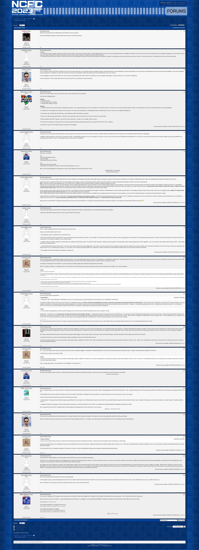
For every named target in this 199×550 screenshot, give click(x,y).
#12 (184, 327)
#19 (184, 475)
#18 (184, 456)
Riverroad (24, 456)
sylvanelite (24, 475)
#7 (184, 177)
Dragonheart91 (24, 132)
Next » (23, 25)
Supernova (24, 151)
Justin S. (100, 545)
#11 (184, 293)
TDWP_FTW (24, 388)
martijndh (24, 50)
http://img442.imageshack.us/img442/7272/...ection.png (52, 506)
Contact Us (16, 542)
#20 (184, 494)
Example (77, 165)
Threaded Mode (176, 27)
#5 (184, 132)
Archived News (30, 18)
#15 (184, 388)
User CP (184, 4)
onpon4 (24, 257)
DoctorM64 (24, 227)
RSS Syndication (40, 542)
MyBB (96, 544)
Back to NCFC (182, 2)
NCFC (21, 18)
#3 (184, 69)
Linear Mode (182, 27)
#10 (184, 257)
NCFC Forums (16, 18)
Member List (169, 4)
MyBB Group (105, 544)
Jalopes (24, 69)
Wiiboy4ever (24, 92)
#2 (184, 50)
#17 (184, 436)
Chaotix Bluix (24, 177)
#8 (184, 208)
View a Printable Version (19, 526)
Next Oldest (17, 520)
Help (179, 4)
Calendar (175, 4)
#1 (184, 31)
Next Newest (24, 520)
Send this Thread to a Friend (20, 527)
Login (171, 2)
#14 (184, 370)
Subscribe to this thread (19, 529)
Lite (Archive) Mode (32, 542)
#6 (184, 151)
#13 (184, 349)
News (25, 18)
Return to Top (25, 542)
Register (176, 2)
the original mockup (51, 501)
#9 (184, 227)
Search (164, 4)
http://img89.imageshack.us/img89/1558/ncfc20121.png (52, 511)
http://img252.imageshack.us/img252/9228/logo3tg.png (52, 510)
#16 (184, 414)
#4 (184, 92)
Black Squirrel (181, 515)
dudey (24, 208)
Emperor (24, 327)
